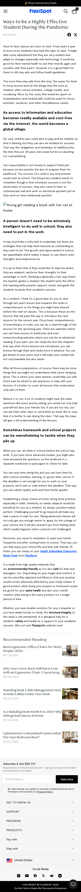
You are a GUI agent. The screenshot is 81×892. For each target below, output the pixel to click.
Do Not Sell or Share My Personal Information (41, 888)
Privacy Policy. (45, 791)
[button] (40, 802)
